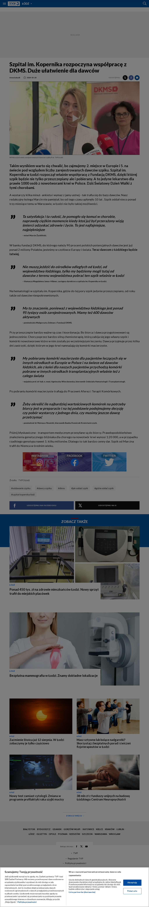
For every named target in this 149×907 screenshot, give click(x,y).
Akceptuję (132, 882)
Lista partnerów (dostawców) (82, 892)
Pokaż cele (132, 891)
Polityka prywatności (27, 902)
